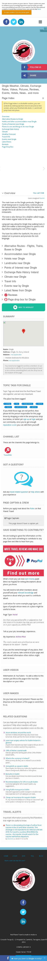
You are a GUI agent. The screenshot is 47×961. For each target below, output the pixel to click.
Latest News (6, 142)
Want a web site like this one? (15, 861)
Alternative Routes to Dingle (12, 119)
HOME (6, 856)
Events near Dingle (9, 139)
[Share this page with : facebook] (8, 958)
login (34, 419)
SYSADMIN (10, 839)
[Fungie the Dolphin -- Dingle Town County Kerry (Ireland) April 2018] (8, 168)
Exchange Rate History (10, 129)
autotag (8, 404)
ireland (40, 404)
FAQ (32, 856)
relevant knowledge (26, 592)
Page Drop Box (7, 147)
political (34, 407)
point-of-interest (21, 407)
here (39, 9)
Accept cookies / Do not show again (16, 12)
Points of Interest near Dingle (13, 124)
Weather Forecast (9, 134)
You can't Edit (38, 193)
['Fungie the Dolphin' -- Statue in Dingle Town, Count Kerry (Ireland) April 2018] (18, 158)
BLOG (41, 856)
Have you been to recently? (27, 958)
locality (9, 407)
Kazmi (42, 198)
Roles (32, 508)
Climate (5, 131)
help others (35, 492)
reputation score (10, 425)
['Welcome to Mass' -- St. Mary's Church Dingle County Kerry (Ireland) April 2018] (38, 177)
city (17, 404)
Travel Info (6, 137)
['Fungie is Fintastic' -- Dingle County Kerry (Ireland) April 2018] (31, 177)
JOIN (23, 856)
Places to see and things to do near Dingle (18, 126)
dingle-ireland (28, 404)
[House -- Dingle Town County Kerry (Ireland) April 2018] (18, 177)
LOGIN (14, 856)
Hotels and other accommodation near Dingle (19, 121)
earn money (30, 579)
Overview (5, 116)
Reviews (5, 144)
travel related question (19, 492)
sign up (26, 419)
